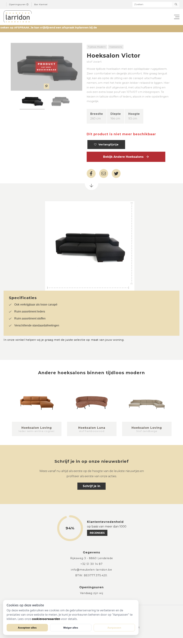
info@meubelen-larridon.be (91, 569)
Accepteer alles (27, 627)
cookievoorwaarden (46, 619)
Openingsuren (17, 4)
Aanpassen (114, 627)
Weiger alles (70, 627)
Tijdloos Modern (97, 47)
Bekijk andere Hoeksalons (124, 156)
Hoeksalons (115, 47)
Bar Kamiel (41, 4)
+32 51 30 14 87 (91, 564)
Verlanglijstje (108, 144)
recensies (97, 532)
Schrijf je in (91, 486)
